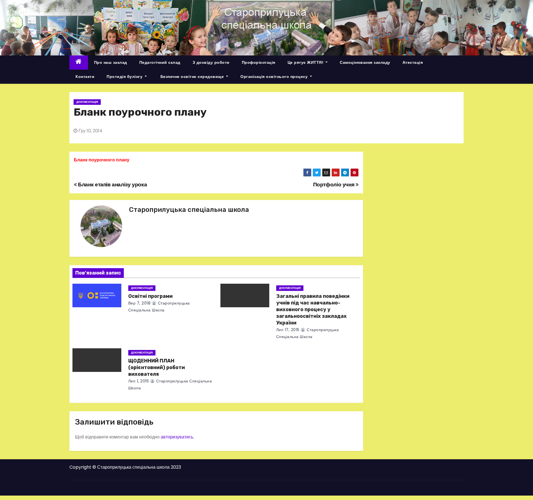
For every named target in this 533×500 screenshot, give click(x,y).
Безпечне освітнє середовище (192, 76)
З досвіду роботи (211, 62)
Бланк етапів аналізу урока (112, 184)
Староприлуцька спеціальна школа (189, 210)
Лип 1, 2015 (138, 381)
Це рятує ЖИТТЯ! (306, 62)
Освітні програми (150, 296)
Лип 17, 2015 (288, 330)
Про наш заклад (110, 62)
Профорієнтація (258, 62)
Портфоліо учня (334, 184)
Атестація (413, 62)
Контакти (85, 76)
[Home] (78, 62)
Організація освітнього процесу (274, 76)
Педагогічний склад (159, 62)
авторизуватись (177, 437)
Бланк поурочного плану (101, 160)
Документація (87, 102)
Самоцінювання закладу (365, 62)
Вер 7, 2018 (139, 303)
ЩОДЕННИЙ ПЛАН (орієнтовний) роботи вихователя (156, 367)
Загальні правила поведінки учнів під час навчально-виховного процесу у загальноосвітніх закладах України (313, 309)
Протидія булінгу (125, 76)
